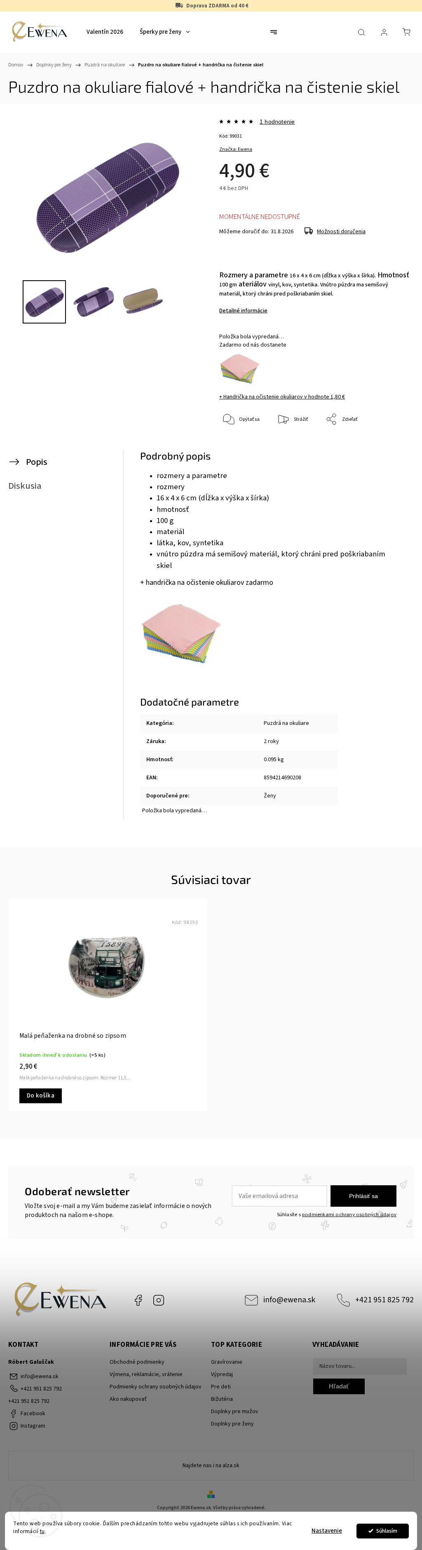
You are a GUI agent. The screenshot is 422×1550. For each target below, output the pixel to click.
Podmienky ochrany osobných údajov (156, 1387)
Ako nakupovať (128, 1399)
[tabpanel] (108, 1005)
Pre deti (221, 1387)
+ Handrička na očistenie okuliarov (282, 397)
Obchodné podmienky (137, 1362)
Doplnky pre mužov (234, 1411)
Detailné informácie (243, 311)
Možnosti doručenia (341, 231)
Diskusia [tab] (25, 485)
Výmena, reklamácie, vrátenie (146, 1374)
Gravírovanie (226, 1362)
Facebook (138, 1300)
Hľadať (339, 1386)
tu (42, 1531)
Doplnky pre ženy (232, 1424)
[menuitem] (105, 32)
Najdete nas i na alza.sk (211, 1465)
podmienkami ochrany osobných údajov (349, 1214)
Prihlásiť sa (363, 1196)
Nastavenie (327, 1531)
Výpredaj (222, 1374)
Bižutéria (222, 1399)
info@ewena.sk (289, 1300)
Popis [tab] (36, 462)
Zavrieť (391, 446)
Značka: (235, 149)
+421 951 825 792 (384, 1300)
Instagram (158, 1300)
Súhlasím (386, 1531)
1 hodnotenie (277, 121)
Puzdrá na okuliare (286, 723)
